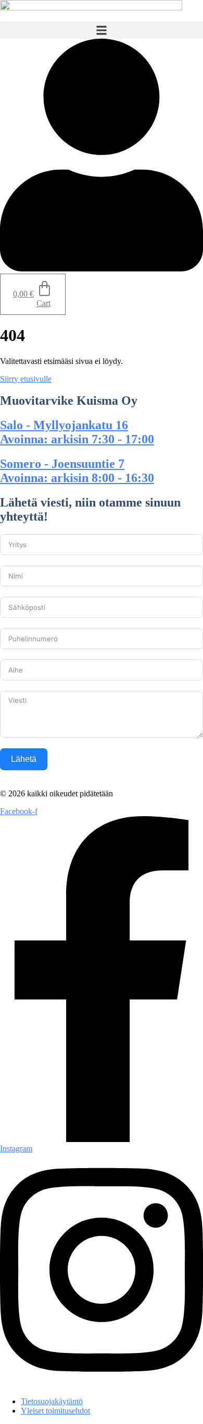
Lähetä (23, 759)
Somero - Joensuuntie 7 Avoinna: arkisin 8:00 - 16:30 (77, 471)
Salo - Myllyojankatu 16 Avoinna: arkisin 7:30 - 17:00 (77, 432)
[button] (101, 30)
